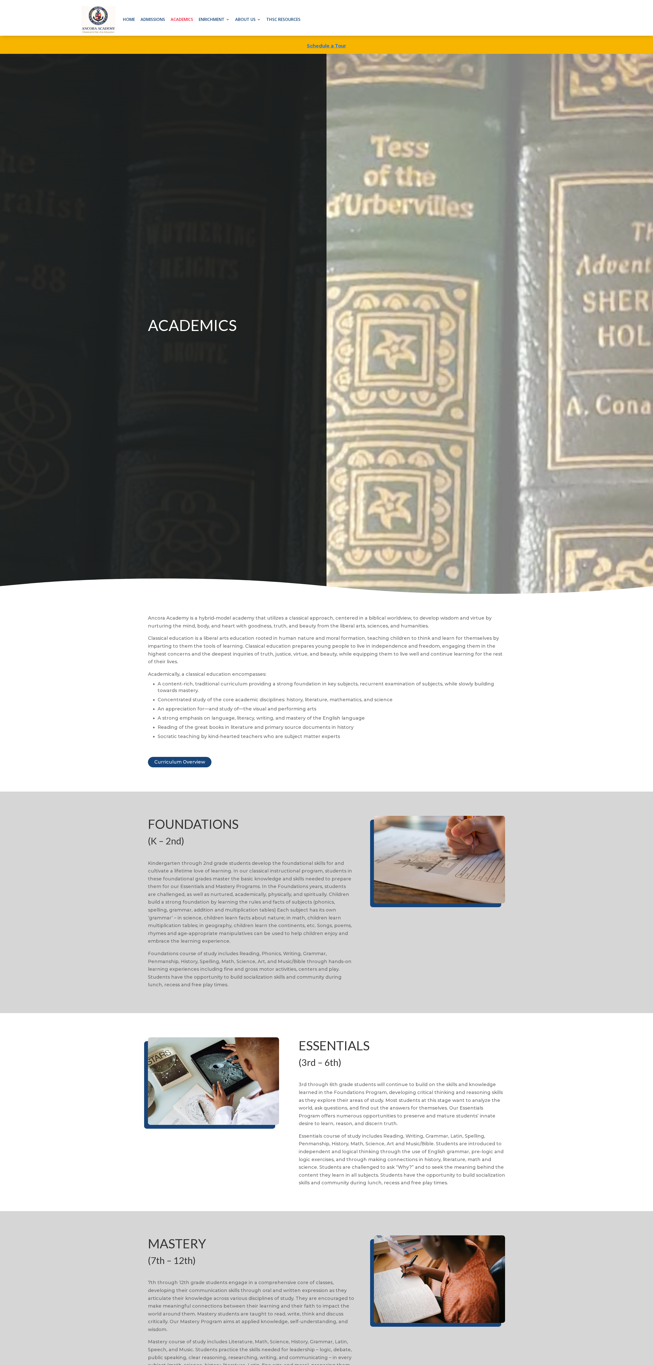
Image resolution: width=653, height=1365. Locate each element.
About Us (245, 19)
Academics (182, 19)
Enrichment (211, 19)
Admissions (153, 19)
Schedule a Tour (326, 46)
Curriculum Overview (179, 762)
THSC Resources (283, 19)
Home (129, 19)
